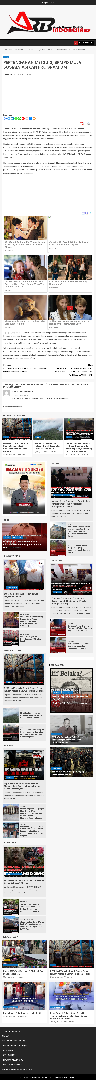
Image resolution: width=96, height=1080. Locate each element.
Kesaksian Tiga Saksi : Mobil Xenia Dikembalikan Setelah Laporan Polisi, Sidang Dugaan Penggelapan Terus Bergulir (32, 831)
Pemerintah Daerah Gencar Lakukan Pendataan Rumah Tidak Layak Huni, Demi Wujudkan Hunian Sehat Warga (79, 531)
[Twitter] (8, 118)
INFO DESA (70, 495)
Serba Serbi (67, 692)
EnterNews (58, 1077)
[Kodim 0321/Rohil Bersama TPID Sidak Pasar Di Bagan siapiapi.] (24, 954)
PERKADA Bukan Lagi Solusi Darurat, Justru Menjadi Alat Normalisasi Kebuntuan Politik (69, 740)
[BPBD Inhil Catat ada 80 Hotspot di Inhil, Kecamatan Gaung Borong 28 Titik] (48, 429)
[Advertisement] (48, 95)
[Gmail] (26, 118)
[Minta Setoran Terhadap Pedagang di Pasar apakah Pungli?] (71, 762)
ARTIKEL (7, 537)
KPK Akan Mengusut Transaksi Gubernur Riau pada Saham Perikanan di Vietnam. (25, 368)
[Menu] (4, 43)
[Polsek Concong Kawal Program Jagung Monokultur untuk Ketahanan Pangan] (58, 548)
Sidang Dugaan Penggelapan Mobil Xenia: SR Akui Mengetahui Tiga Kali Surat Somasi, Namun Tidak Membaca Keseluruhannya (32, 813)
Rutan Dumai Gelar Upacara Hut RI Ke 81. (22, 1013)
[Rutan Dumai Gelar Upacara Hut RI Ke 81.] (24, 996)
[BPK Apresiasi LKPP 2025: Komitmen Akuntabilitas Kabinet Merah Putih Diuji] (58, 645)
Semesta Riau (12, 587)
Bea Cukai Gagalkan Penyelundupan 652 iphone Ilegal (31, 639)
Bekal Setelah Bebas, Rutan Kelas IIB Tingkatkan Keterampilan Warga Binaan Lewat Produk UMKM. (68, 1016)
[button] (4, 43)
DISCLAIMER (8, 1050)
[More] (34, 118)
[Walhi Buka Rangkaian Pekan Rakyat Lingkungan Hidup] (24, 575)
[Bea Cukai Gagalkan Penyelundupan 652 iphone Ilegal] (11, 638)
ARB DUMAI (23, 977)
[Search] (71, 42)
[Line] (19, 118)
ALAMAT (6, 1036)
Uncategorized (11, 965)
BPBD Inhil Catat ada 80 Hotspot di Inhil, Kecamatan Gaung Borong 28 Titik (47, 446)
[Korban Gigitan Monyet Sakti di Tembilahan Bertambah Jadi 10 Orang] (24, 862)
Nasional (57, 592)
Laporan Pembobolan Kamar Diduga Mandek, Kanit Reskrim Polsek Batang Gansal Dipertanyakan (22, 786)
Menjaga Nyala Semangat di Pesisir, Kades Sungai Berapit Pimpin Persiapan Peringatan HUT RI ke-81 (72, 504)
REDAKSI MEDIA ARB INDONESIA (17, 1069)
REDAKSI (8, 74)
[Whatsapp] (16, 118)
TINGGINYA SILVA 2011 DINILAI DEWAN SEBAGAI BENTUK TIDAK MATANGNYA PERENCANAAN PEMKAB (74, 370)
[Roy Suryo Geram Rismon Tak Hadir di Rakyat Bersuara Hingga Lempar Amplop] (58, 627)
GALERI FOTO (59, 495)
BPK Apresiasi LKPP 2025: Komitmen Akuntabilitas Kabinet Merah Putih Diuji (78, 646)
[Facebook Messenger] (30, 118)
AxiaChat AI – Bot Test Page (14, 1041)
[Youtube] (23, 118)
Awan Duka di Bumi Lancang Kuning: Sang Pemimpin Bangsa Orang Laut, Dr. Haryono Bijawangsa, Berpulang (31, 621)
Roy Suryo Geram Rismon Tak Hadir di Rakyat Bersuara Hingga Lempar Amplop (80, 628)
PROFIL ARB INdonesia (12, 1064)
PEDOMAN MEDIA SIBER (13, 1060)
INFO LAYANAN (8, 1055)
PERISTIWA (17, 874)
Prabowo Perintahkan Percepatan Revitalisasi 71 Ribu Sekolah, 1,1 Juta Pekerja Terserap (69, 601)
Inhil (6, 57)
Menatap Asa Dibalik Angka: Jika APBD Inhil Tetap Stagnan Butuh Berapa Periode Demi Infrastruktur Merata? (23, 544)
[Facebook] (5, 118)
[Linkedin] (12, 118)
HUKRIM (9, 777)
